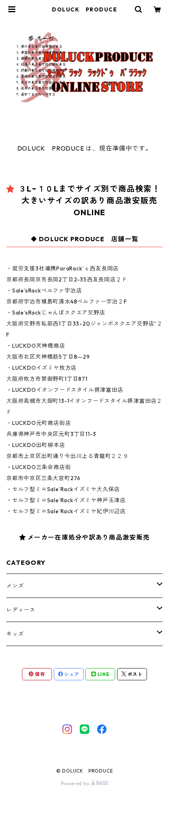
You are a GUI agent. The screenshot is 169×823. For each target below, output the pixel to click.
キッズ (15, 633)
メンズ (15, 585)
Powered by (76, 783)
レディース (20, 609)
